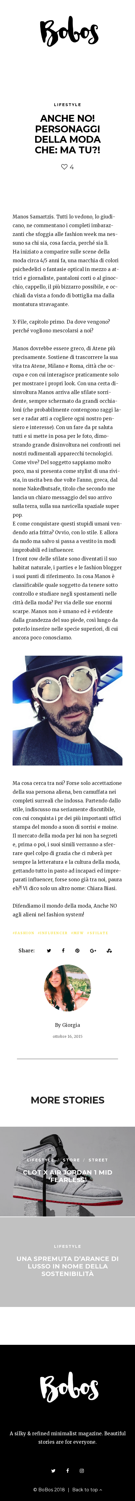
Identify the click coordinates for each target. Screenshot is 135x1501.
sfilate (99, 933)
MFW (78, 933)
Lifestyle (67, 104)
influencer (54, 933)
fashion (25, 933)
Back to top (85, 1490)
